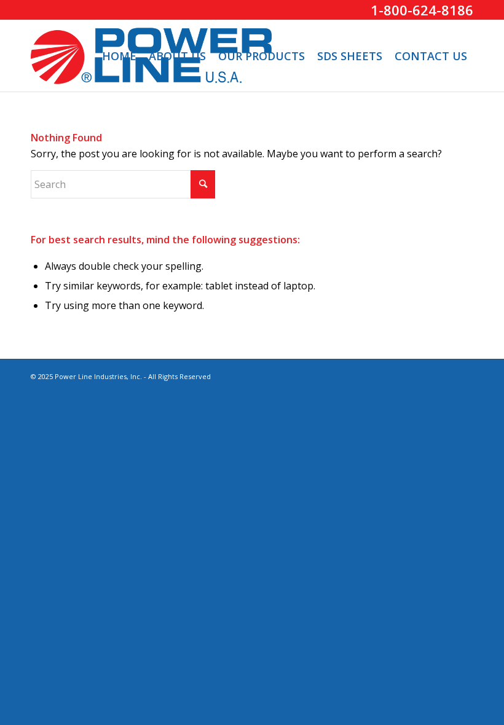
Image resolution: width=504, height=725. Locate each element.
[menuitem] (119, 56)
